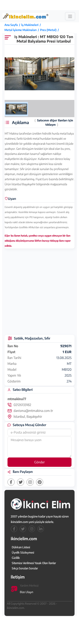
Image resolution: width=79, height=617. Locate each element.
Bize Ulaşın (26, 592)
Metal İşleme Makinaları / (22, 30)
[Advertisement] (40, 5)
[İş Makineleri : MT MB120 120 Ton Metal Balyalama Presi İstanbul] (39, 74)
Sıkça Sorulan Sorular (25, 568)
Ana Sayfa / (12, 25)
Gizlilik (16, 557)
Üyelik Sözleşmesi (23, 552)
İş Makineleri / (31, 25)
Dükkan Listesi (21, 547)
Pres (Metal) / (50, 30)
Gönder (39, 462)
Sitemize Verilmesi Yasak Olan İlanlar (34, 563)
